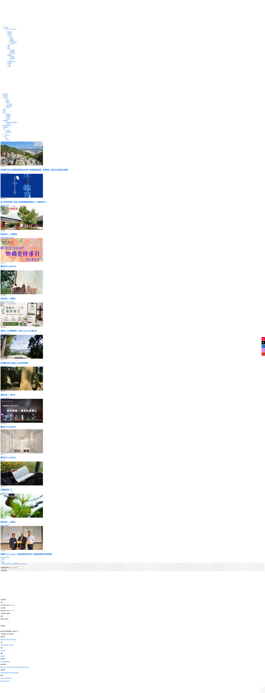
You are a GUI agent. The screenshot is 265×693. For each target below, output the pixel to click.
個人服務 (3, 661)
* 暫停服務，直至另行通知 (7, 628)
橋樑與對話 (6, 645)
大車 (8, 681)
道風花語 (11, 237)
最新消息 (3, 237)
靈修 (2, 645)
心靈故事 (3, 493)
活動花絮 (7, 557)
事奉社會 (22, 667)
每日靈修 (7, 334)
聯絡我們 (14, 639)
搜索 (2, 681)
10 (3, 560)
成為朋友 (27, 667)
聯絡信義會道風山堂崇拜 (7, 621)
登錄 (6, 681)
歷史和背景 (3, 639)
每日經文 (17, 672)
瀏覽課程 (3, 656)
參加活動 (3, 650)
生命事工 (3, 173)
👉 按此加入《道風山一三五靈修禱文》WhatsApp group (14, 563)
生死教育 (7, 173)
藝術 (12, 645)
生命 (10, 645)
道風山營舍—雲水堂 (6, 667)
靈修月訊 (3, 460)
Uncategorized (4, 366)
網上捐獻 (3, 678)
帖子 (4, 681)
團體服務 (7, 661)
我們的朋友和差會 (15, 667)
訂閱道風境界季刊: (5, 567)
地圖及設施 (9, 639)
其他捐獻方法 (8, 678)
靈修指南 (7, 672)
